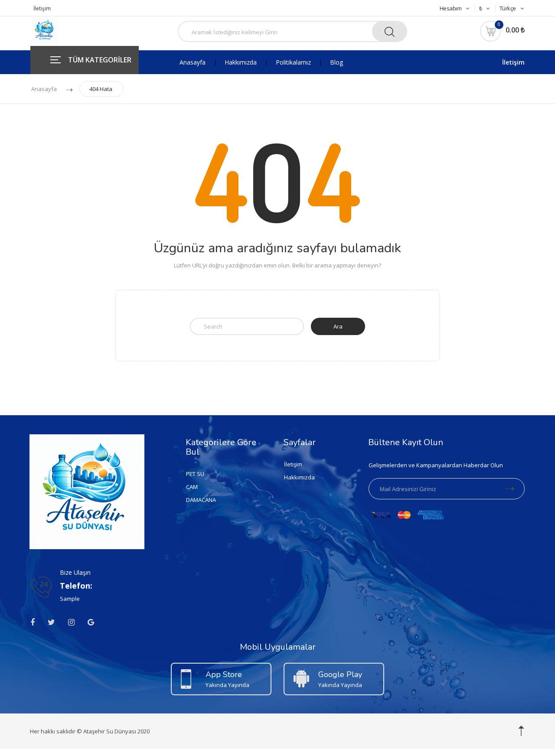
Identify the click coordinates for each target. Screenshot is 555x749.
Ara (338, 326)
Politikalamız (293, 62)
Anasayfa (193, 62)
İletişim (42, 8)
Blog (336, 62)
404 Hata (100, 89)
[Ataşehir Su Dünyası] (44, 30)
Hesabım (451, 8)
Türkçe (508, 8)
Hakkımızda (241, 62)
